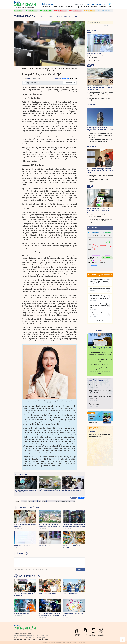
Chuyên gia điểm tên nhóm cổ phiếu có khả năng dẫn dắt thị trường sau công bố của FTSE (100, 354)
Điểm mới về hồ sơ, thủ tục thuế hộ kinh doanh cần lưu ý (100, 369)
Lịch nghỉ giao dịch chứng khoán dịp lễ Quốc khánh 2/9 (24, 594)
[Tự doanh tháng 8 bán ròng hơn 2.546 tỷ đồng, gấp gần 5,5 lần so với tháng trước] (74, 516)
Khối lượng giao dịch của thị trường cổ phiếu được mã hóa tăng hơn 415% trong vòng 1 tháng (101, 93)
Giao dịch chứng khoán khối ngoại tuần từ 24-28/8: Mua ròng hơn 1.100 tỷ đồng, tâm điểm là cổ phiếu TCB (100, 296)
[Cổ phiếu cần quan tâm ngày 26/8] (50, 585)
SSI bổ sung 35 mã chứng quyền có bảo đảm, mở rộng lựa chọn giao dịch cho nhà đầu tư (100, 170)
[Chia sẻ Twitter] (109, 4)
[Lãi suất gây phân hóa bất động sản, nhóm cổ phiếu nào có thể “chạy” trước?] (50, 516)
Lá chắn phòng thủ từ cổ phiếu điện (71, 490)
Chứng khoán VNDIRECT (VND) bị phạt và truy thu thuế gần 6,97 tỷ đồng (100, 348)
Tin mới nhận (93, 275)
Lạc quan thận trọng (44, 545)
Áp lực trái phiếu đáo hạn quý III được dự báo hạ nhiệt (25, 525)
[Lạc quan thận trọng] (50, 537)
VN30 (73, 501)
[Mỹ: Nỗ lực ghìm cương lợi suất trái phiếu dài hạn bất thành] (100, 77)
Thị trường (92, 228)
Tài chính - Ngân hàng (98, 7)
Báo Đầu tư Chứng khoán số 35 (97, 417)
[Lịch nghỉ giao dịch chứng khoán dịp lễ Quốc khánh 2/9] (25, 585)
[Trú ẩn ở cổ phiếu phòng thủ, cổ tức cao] (50, 482)
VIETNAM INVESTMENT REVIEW (98, 4)
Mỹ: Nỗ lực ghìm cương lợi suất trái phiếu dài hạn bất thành (99, 88)
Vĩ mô (55, 7)
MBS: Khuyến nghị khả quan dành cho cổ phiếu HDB (100, 385)
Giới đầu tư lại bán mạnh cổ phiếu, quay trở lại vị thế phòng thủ (25, 491)
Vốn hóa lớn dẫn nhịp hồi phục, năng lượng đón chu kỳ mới (100, 57)
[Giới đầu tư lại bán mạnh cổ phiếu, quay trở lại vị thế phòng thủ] (26, 482)
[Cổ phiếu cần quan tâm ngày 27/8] (74, 585)
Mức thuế (30, 501)
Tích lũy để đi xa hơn (94, 60)
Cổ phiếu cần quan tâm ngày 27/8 (72, 593)
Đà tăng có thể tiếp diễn (94, 53)
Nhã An (28, 78)
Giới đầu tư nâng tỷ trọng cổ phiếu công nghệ (99, 99)
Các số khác (93, 423)
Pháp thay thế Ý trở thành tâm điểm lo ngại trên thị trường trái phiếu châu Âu (100, 140)
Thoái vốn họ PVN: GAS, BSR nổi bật (100, 364)
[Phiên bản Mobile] (112, 4)
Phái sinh (67, 16)
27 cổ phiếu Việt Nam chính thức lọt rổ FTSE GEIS (100, 360)
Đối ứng (44, 501)
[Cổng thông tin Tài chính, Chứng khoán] (25, 4)
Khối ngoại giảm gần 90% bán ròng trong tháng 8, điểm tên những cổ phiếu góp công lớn (99, 281)
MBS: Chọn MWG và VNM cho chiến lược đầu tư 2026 (99, 404)
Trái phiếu (58, 16)
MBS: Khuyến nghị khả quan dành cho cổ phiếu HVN (100, 391)
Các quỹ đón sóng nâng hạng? (22, 545)
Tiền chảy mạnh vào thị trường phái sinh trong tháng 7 (100, 180)
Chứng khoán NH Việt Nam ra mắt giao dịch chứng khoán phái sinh (101, 176)
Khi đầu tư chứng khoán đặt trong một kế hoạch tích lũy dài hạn (100, 215)
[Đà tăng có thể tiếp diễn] (100, 43)
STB (40, 501)
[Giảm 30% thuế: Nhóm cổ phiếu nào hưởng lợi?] (74, 537)
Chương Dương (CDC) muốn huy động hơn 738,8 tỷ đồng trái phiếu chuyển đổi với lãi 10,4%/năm (100, 135)
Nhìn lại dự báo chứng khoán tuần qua (100, 288)
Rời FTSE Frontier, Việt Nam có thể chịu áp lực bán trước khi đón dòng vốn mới (49, 614)
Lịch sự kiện (93, 428)
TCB (53, 501)
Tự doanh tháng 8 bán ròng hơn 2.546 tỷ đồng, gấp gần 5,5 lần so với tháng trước (74, 525)
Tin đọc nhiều (106, 275)
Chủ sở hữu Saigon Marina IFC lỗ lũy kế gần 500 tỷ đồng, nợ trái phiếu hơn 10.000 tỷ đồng (100, 129)
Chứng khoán (46, 7)
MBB (36, 501)
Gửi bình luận (80, 569)
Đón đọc (91, 413)
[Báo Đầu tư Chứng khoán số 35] (107, 418)
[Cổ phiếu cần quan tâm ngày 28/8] (25, 605)
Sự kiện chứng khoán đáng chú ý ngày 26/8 (73, 614)
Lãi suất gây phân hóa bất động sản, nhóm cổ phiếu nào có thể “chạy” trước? (49, 525)
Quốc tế (86, 7)
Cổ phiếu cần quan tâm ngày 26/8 (48, 593)
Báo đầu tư (87, 4)
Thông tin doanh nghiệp (67, 7)
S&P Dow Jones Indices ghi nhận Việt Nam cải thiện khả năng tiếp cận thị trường (100, 305)
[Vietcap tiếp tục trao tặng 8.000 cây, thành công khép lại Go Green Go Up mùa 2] (100, 198)
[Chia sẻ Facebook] (106, 4)
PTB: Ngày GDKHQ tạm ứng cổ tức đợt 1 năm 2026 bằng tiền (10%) (100, 435)
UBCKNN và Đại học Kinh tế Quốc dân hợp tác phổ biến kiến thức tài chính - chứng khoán (100, 220)
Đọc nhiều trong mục (29, 576)
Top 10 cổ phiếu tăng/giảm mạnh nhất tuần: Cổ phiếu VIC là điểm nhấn (100, 313)
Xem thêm (100, 320)
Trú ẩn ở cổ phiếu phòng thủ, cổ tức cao (49, 490)
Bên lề (75, 16)
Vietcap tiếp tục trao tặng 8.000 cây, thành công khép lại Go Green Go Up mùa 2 (100, 210)
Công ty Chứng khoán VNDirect (63, 501)
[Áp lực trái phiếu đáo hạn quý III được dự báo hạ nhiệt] (25, 516)
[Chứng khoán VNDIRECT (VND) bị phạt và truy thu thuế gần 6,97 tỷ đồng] (100, 339)
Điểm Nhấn (100, 331)
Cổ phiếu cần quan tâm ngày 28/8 (23, 614)
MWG (49, 501)
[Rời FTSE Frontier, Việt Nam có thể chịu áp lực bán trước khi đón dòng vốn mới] (50, 605)
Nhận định (41, 16)
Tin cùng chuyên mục (29, 507)
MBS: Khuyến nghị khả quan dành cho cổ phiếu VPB (100, 397)
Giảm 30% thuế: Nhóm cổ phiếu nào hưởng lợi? (72, 546)
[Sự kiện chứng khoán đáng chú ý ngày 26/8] (74, 605)
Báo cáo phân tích (96, 380)
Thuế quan (24, 501)
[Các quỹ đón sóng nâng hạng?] (25, 537)
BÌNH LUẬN (24, 553)
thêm (109, 7)
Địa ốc (79, 7)
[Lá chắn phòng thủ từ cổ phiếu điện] (73, 482)
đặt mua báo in (49, 4)
